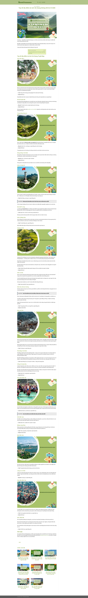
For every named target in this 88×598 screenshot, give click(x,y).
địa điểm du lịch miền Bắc (32, 109)
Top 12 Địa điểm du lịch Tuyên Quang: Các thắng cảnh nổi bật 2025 (51, 573)
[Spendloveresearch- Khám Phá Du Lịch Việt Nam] (26, 2)
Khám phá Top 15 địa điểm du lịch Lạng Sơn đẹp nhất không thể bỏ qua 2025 (23, 573)
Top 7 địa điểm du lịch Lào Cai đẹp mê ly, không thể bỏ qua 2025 (37, 587)
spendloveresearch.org (44, 535)
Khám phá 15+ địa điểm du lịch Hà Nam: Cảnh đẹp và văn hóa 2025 (23, 587)
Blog (40, 2)
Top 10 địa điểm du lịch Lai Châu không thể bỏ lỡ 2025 (50, 558)
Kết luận (30, 53)
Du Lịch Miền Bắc (37, 6)
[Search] (37, 2)
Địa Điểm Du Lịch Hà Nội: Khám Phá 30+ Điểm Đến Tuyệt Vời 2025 (23, 558)
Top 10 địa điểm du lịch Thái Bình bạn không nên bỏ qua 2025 (37, 573)
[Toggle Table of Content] (44, 50)
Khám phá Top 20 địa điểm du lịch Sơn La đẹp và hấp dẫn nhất (37, 558)
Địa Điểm (43, 2)
